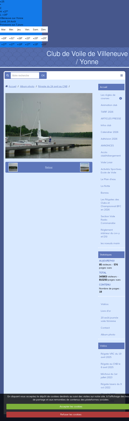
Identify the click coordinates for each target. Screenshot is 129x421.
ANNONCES (107, 145)
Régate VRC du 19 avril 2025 (111, 355)
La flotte (105, 185)
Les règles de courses (111, 96)
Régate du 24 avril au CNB (52, 86)
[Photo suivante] (86, 167)
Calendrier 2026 (109, 132)
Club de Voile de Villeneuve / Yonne (87, 57)
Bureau (105, 192)
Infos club (106, 125)
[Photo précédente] (12, 167)
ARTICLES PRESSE (111, 118)
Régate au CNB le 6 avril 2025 (110, 365)
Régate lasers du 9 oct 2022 (111, 386)
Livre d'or (106, 310)
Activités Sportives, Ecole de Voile (111, 171)
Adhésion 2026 (109, 138)
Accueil (12, 86)
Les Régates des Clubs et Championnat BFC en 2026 (111, 204)
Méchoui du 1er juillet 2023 (109, 375)
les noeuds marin (110, 243)
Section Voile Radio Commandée (108, 220)
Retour (49, 167)
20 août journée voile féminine (109, 319)
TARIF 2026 (107, 111)
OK (43, 75)
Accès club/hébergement (111, 154)
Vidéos (105, 304)
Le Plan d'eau (108, 179)
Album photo (27, 86)
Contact (105, 327)
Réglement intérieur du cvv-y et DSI (110, 233)
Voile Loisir (107, 162)
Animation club (109, 105)
